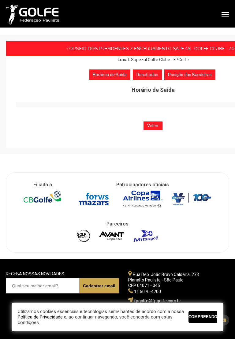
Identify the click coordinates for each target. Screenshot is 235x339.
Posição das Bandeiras (190, 74)
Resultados (147, 74)
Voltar (153, 125)
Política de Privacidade (40, 317)
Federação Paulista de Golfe (39, 14)
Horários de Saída (110, 74)
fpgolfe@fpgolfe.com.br (157, 300)
